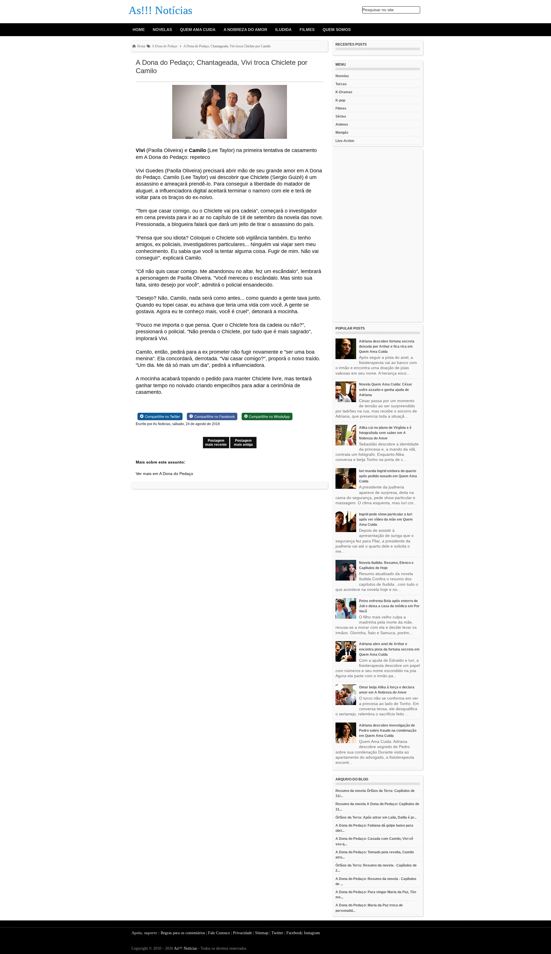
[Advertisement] (377, 235)
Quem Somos (337, 29)
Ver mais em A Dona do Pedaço (164, 473)
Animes (341, 124)
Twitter (277, 933)
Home (139, 29)
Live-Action (344, 141)
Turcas (341, 84)
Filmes (307, 29)
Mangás (341, 133)
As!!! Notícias (185, 948)
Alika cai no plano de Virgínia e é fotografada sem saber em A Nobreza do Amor (385, 433)
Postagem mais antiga (243, 443)
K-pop (340, 100)
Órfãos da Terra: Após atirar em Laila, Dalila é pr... (375, 817)
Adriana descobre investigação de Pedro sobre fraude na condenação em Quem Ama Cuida (387, 730)
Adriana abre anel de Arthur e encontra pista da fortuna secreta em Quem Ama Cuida (389, 649)
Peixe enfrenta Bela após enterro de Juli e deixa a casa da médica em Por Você (389, 606)
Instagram (312, 933)
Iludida (283, 29)
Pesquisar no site (378, 9)
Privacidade (242, 933)
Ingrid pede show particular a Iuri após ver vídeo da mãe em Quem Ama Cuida (386, 519)
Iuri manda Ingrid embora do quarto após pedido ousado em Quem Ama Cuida (388, 476)
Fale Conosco (219, 933)
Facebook (294, 933)
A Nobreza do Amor (245, 29)
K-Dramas (343, 92)
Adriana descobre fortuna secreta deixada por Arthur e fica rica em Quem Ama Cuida (386, 346)
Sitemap (261, 933)
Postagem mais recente (216, 443)
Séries (340, 116)
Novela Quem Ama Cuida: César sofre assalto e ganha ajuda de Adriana (385, 389)
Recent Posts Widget (348, 53)
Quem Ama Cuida (198, 29)
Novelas (162, 29)
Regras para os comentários (183, 933)
